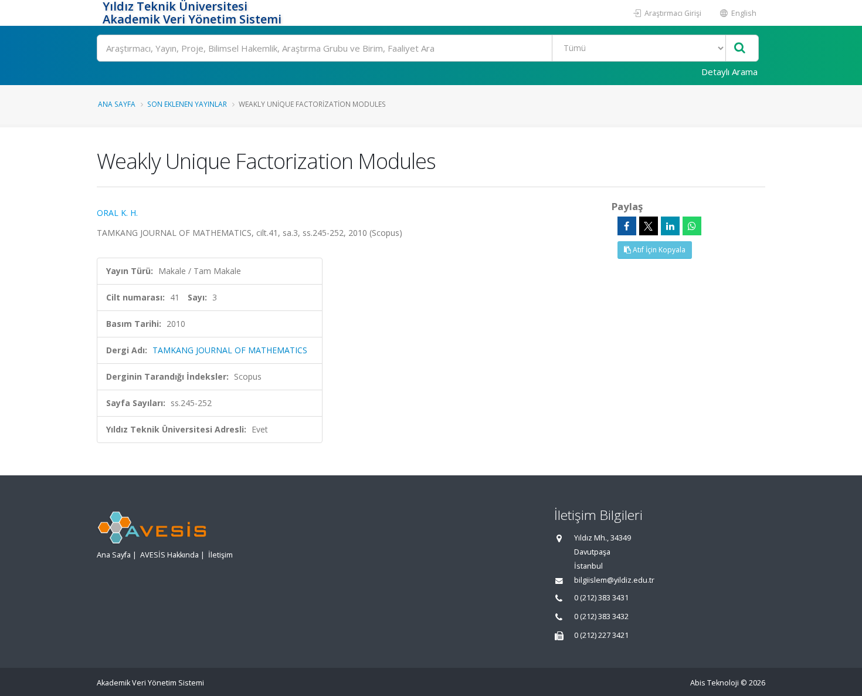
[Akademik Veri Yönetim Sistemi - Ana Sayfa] (98, 12)
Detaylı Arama (729, 71)
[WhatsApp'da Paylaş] (692, 226)
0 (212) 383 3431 (601, 598)
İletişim (220, 555)
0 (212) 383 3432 (601, 616)
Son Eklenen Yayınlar (187, 104)
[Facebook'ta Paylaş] (626, 226)
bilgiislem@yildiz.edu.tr (614, 580)
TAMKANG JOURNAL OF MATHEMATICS (229, 350)
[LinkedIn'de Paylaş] (670, 226)
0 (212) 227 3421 (601, 635)
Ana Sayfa (116, 104)
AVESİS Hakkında (169, 555)
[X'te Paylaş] (648, 226)
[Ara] (740, 48)
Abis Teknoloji (714, 683)
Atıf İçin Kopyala (658, 250)
